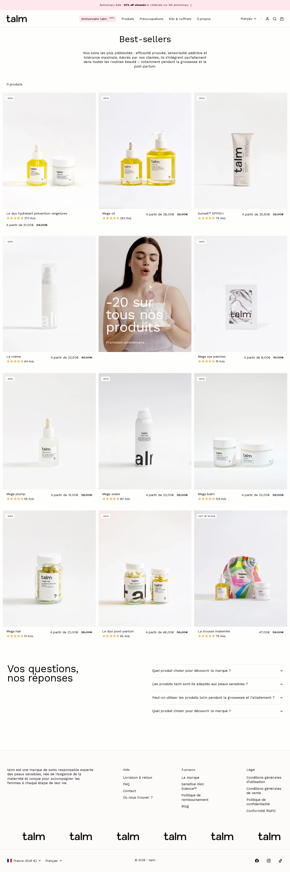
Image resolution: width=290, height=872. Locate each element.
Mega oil (108, 213)
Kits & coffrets (180, 19)
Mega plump (15, 494)
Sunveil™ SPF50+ (211, 213)
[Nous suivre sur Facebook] (257, 860)
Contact (129, 791)
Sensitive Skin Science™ (192, 786)
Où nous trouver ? (138, 797)
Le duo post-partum (118, 631)
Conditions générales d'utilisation (263, 780)
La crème (13, 357)
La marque (190, 778)
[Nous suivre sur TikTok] (280, 860)
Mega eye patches (212, 357)
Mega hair (13, 631)
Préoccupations (151, 19)
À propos (204, 19)
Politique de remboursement (194, 797)
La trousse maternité (214, 631)
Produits (127, 19)
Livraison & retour (137, 778)
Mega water (111, 494)
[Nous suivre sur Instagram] (268, 860)
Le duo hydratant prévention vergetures (36, 213)
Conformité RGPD (261, 811)
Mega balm (206, 494)
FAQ (126, 784)
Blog (185, 806)
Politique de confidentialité (258, 802)
